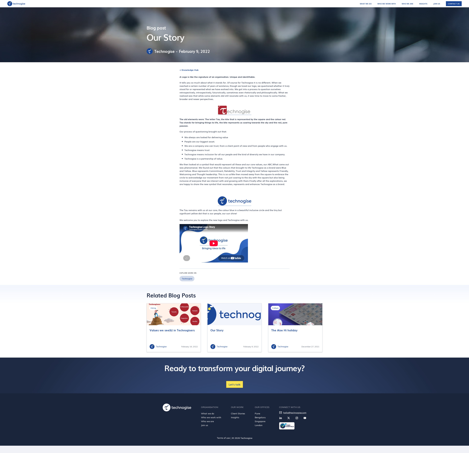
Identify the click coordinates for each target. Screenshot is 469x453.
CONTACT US (454, 4)
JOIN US (436, 3)
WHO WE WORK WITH (386, 3)
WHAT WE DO (366, 3)
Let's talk (234, 384)
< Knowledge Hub (189, 69)
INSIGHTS (423, 3)
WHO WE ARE (407, 3)
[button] (368, 4)
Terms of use (223, 438)
